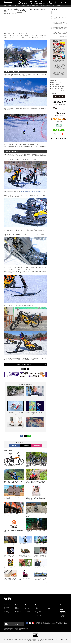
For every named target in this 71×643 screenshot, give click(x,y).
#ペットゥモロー (54, 88)
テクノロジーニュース (7, 612)
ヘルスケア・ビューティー (39, 612)
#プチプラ (53, 84)
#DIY (59, 88)
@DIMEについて (38, 622)
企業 (16, 607)
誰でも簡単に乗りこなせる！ (25, 364)
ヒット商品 (17, 608)
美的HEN (62, 616)
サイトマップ (44, 622)
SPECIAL (63, 611)
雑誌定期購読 (43, 623)
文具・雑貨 (36, 609)
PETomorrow (63, 615)
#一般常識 (53, 82)
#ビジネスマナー (54, 86)
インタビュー (17, 609)
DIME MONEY (27, 605)
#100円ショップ (59, 82)
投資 (25, 607)
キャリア (16, 605)
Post (25, 436)
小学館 (39, 623)
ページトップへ (35, 592)
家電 (4, 608)
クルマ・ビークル (17, 5)
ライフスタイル (10, 5)
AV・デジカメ (6, 605)
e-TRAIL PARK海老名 (36, 191)
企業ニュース (63, 609)
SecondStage (63, 612)
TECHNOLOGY (8, 604)
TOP (5, 5)
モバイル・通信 (6, 607)
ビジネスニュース (18, 611)
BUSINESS (18, 604)
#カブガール (20, 13)
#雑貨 (63, 86)
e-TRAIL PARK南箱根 (25, 191)
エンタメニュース (50, 609)
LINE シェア (29, 436)
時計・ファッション (38, 611)
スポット (49, 605)
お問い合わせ (61, 622)
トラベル (36, 608)
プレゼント (62, 607)
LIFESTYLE (38, 604)
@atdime (14, 445)
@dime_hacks (37, 445)
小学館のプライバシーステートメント (51, 623)
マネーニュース (27, 611)
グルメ (36, 607)
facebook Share (21, 436)
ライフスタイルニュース (39, 615)
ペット (36, 613)
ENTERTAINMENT (52, 604)
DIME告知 (61, 605)
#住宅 (62, 88)
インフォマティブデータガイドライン (52, 622)
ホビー (49, 608)
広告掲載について (60, 623)
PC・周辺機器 (6, 611)
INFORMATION (64, 604)
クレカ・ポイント (28, 609)
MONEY (27, 604)
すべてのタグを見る (62, 90)
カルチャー (49, 607)
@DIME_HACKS (26, 445)
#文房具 (59, 86)
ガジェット (5, 609)
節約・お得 (27, 608)
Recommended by (62, 36)
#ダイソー (57, 84)
